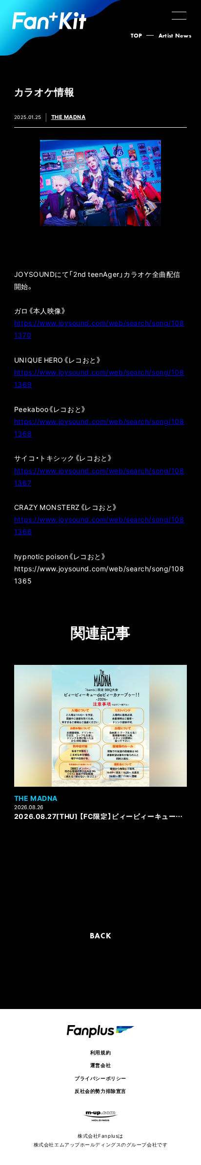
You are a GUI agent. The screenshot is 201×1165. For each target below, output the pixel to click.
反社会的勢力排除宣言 (100, 1090)
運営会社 (100, 1064)
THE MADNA (68, 116)
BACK (100, 936)
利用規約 (100, 1052)
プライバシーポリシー (100, 1078)
